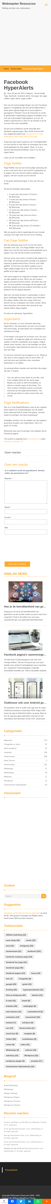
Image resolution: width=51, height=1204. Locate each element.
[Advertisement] (25, 38)
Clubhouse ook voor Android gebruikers (25, 702)
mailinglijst (29, 1006)
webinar (30, 1050)
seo (9, 1028)
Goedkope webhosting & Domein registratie (22, 913)
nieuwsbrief (33, 1017)
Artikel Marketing (11, 1085)
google (11, 984)
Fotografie (25, 979)
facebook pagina (15, 973)
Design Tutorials (10, 1093)
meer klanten (13, 1012)
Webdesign (8, 768)
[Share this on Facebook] (12, 1201)
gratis (27, 984)
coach (30, 940)
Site (6, 528)
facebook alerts (24, 96)
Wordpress (8, 781)
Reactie (8, 478)
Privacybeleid (11, 1170)
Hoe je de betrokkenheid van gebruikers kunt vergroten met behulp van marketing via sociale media (25, 606)
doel (10, 946)
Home (6, 69)
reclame (11, 1023)
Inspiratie (8, 752)
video (25, 1044)
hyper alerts (15, 98)
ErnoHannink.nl (33, 439)
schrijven (27, 1023)
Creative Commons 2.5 (14, 441)
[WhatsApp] (38, 1201)
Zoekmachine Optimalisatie (15, 785)
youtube (36, 1061)
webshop (12, 1055)
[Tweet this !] (21, 1201)
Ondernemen (9, 756)
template (29, 1034)
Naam (8, 507)
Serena (7, 1122)
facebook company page (19, 957)
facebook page (14, 968)
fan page (35, 96)
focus (35, 973)
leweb (26, 1001)
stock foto (12, 1034)
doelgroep (26, 946)
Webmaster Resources (19, 3)
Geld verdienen (10, 748)
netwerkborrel (35, 1012)
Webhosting (9, 773)
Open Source (9, 760)
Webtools (8, 777)
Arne (9, 93)
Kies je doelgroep (16, 995)
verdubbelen (29, 1039)
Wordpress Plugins (11, 1097)
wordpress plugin (15, 1061)
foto (9, 979)
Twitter (11, 1039)
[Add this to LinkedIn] (29, 1201)
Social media (16, 69)
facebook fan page (16, 962)
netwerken (12, 1017)
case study (13, 940)
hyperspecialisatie (33, 990)
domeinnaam (13, 951)
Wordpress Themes (12, 1101)
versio (10, 1044)
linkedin (11, 1006)
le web (11, 1001)
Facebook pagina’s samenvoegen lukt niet (25, 654)
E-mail (8, 517)
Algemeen (8, 740)
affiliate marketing (16, 935)
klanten (37, 995)
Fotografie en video (12, 744)
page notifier (26, 98)
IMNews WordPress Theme (23, 1198)
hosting (11, 990)
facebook (12, 96)
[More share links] (46, 1201)
